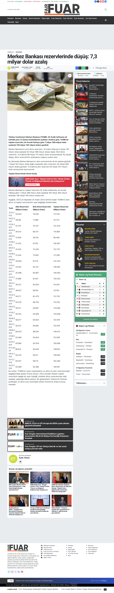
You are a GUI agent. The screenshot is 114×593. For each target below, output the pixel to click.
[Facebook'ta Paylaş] (77, 68)
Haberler (10, 52)
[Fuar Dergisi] (62, 9)
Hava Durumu (47, 547)
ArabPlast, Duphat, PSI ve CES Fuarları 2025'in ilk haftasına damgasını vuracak (94, 249)
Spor (17, 22)
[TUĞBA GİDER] (79, 239)
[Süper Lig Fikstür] (104, 326)
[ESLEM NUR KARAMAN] (79, 257)
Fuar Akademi (79, 18)
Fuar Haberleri (56, 18)
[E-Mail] (20, 461)
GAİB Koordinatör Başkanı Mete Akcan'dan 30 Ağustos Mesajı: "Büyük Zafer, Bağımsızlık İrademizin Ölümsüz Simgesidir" (61, 488)
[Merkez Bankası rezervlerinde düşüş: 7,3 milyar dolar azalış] (40, 91)
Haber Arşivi (47, 557)
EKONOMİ (19, 52)
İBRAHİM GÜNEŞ (90, 229)
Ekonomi (18, 18)
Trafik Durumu (47, 549)
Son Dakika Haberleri (50, 555)
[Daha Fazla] (86, 68)
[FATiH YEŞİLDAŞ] (79, 265)
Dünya (25, 18)
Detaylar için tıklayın (90, 319)
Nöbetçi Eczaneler (49, 545)
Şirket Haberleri (34, 18)
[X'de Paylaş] (79, 68)
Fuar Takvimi (67, 18)
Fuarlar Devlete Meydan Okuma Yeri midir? (93, 232)
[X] (12, 571)
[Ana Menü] (106, 20)
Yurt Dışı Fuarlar (91, 18)
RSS (11, 581)
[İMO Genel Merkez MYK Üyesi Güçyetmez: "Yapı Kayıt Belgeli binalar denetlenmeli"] (19, 477)
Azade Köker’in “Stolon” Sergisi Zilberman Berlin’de (83, 589)
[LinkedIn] (18, 571)
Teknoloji (10, 22)
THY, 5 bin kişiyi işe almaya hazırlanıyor (94, 266)
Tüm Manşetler (48, 553)
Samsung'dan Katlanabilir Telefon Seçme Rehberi (40, 589)
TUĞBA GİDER (89, 237)
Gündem (10, 18)
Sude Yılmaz (24, 458)
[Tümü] (104, 225)
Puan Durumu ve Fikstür (51, 551)
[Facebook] (8, 571)
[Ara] (106, 9)
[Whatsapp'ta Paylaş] (83, 68)
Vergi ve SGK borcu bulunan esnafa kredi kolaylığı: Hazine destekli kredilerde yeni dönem (40, 510)
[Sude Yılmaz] (13, 459)
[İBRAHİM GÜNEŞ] (79, 231)
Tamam (74, 585)
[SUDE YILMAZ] (79, 248)
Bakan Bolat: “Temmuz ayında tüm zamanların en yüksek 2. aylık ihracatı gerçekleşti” (60, 510)
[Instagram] (15, 571)
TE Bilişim (103, 581)
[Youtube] (22, 571)
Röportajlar (46, 18)
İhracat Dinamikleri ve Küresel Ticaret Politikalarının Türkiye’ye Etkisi (93, 241)
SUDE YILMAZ (89, 246)
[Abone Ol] (101, 68)
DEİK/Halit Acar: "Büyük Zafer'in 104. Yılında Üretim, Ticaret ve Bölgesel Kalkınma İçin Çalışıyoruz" (40, 487)
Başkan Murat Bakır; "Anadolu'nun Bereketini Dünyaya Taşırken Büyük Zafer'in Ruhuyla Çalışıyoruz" (17, 511)
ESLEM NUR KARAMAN (92, 255)
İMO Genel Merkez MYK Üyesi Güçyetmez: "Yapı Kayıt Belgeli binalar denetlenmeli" (17, 487)
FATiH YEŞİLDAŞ (90, 263)
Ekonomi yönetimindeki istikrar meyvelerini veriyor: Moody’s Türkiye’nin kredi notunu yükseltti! (94, 258)
